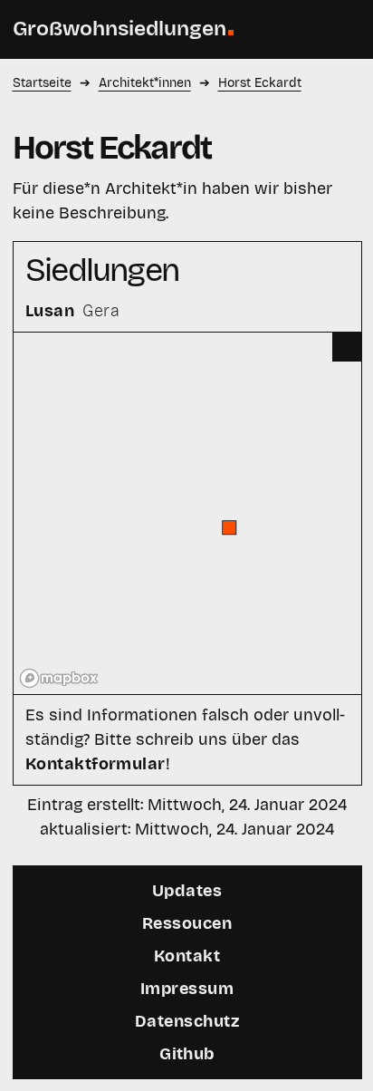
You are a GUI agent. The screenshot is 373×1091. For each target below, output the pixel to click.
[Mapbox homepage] (59, 678)
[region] (188, 513)
